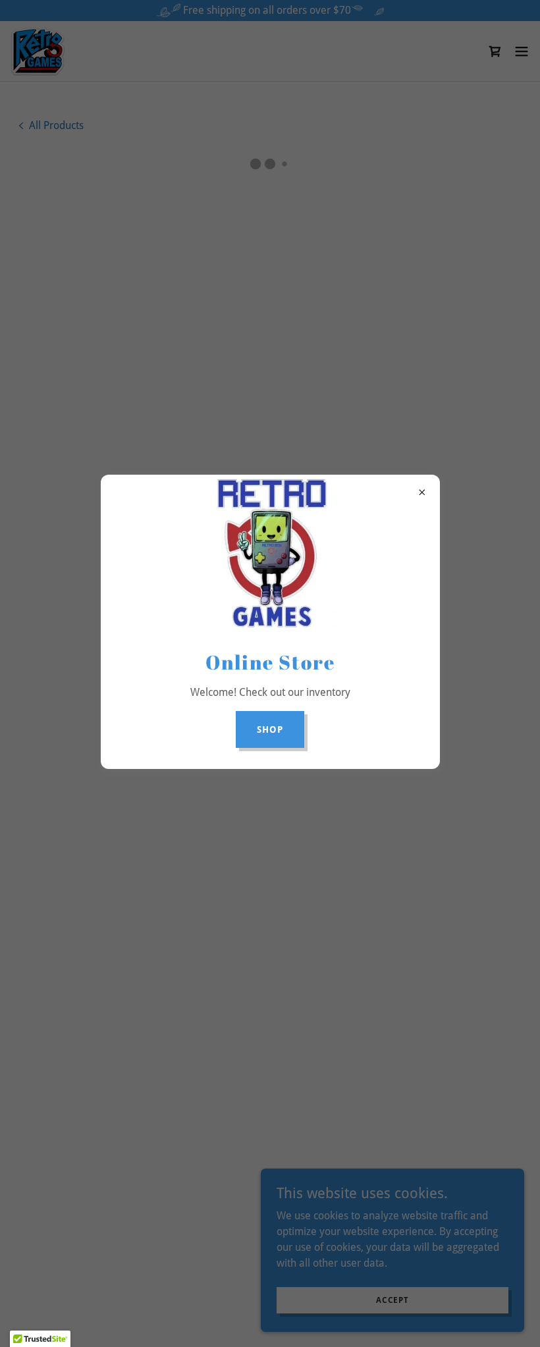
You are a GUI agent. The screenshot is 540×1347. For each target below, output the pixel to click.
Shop (270, 729)
